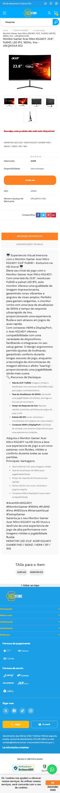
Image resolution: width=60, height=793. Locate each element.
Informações (6, 609)
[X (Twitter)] (6, 711)
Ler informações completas (16, 747)
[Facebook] (14, 711)
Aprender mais (52, 788)
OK (52, 782)
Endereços (5, 634)
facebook (38, 215)
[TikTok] (22, 711)
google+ (53, 215)
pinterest (48, 215)
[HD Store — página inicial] (14, 596)
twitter (43, 215)
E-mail (46, 724)
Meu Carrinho (55, 13)
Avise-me (30, 180)
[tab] (29, 237)
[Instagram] (56, 3)
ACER (33, 161)
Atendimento (6, 628)
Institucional (6, 621)
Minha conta (6, 615)
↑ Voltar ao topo (30, 585)
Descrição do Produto (29, 236)
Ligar (18, 724)
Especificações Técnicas (29, 244)
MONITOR (34, 572)
